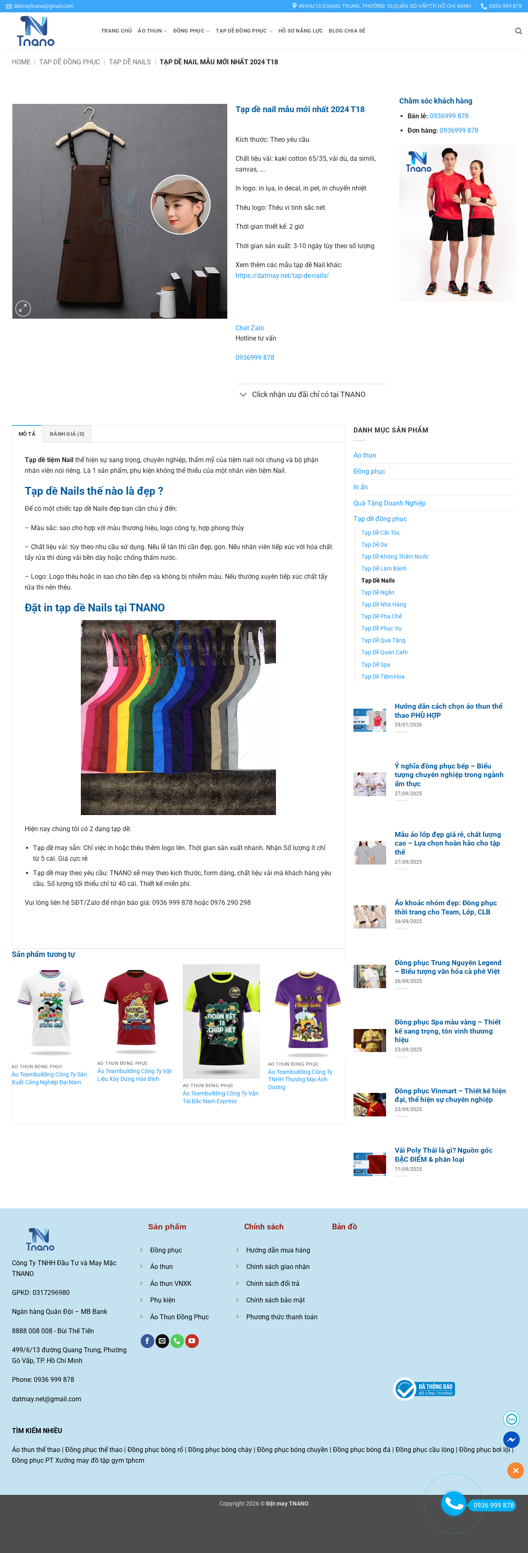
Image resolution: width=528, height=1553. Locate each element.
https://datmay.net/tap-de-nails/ (282, 276)
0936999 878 (255, 358)
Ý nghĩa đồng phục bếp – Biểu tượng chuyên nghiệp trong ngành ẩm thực (449, 775)
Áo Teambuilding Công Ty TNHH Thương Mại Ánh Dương (300, 1080)
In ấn (361, 487)
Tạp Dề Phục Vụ (381, 628)
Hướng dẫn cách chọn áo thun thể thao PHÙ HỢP (448, 710)
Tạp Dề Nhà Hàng (383, 604)
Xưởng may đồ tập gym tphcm (99, 1460)
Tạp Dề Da (374, 544)
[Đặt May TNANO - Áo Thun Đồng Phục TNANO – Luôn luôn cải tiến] (47, 30)
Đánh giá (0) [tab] (67, 434)
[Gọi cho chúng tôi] (177, 1341)
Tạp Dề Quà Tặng (383, 640)
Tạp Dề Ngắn (377, 592)
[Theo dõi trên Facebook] (147, 1341)
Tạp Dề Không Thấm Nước (395, 556)
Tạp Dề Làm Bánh (384, 568)
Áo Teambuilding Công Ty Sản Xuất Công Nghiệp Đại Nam (49, 1078)
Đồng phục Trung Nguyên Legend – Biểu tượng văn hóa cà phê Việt (448, 967)
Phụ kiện (162, 1300)
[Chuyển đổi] (244, 395)
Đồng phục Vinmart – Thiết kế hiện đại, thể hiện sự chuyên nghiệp (450, 1095)
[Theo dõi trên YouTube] (192, 1341)
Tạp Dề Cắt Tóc (380, 532)
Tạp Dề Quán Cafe (384, 652)
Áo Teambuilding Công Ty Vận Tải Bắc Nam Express (221, 1097)
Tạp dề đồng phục (241, 31)
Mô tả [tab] (27, 434)
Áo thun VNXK (170, 1284)
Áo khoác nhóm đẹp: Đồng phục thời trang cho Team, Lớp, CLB (446, 907)
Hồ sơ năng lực (300, 31)
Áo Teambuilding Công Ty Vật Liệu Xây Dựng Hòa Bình (134, 1075)
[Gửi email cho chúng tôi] (162, 1341)
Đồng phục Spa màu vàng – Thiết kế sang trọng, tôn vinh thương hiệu (448, 1031)
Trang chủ (116, 31)
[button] (39, 6)
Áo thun (150, 31)
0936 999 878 (494, 1505)
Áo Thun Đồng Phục (179, 1317)
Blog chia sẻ (347, 31)
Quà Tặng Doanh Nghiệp (390, 503)
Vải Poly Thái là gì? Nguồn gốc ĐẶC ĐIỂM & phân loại (444, 1155)
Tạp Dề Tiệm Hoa (383, 676)
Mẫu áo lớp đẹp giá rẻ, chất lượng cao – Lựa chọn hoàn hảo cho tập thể (448, 843)
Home (21, 62)
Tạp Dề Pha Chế (381, 616)
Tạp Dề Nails (130, 62)
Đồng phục (189, 31)
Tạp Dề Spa (375, 664)
